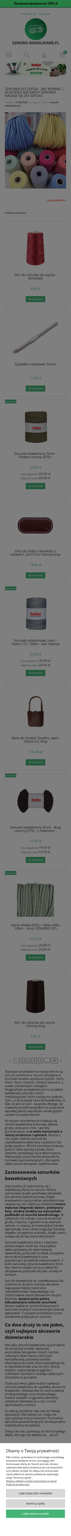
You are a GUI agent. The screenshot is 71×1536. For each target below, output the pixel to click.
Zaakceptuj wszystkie (35, 1513)
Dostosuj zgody (35, 1503)
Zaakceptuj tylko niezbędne (35, 1493)
